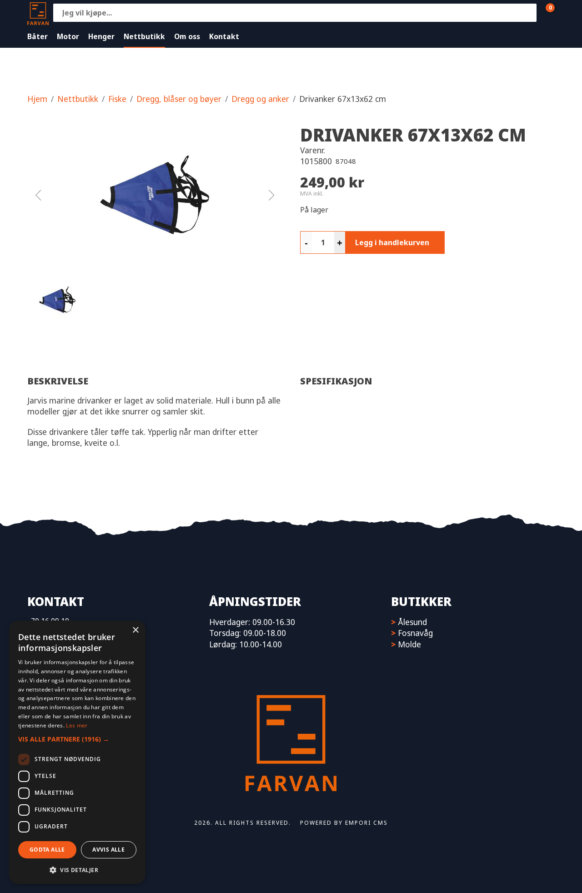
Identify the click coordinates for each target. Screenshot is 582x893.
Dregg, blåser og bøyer (178, 98)
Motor (68, 36)
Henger (101, 36)
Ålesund (412, 621)
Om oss (187, 36)
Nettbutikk (144, 36)
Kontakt (224, 36)
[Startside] (38, 12)
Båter (37, 36)
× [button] (135, 630)
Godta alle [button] (47, 849)
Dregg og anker (260, 98)
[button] (154, 195)
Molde (409, 644)
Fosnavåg (415, 632)
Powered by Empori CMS (344, 823)
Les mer (76, 725)
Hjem (37, 98)
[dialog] (77, 752)
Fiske (117, 98)
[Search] (527, 13)
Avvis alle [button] (108, 849)
